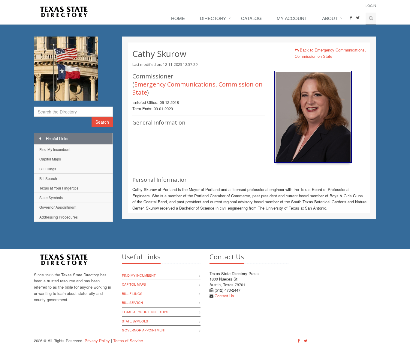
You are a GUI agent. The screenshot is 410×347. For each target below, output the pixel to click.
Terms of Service (128, 340)
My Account (292, 18)
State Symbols (51, 197)
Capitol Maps (50, 158)
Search (102, 122)
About (330, 18)
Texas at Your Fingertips (58, 187)
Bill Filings (47, 168)
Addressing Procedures (58, 216)
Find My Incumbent (54, 149)
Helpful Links (56, 138)
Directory (213, 18)
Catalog (251, 18)
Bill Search (48, 178)
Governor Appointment (57, 207)
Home (178, 18)
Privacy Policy (97, 340)
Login (371, 5)
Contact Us (224, 295)
